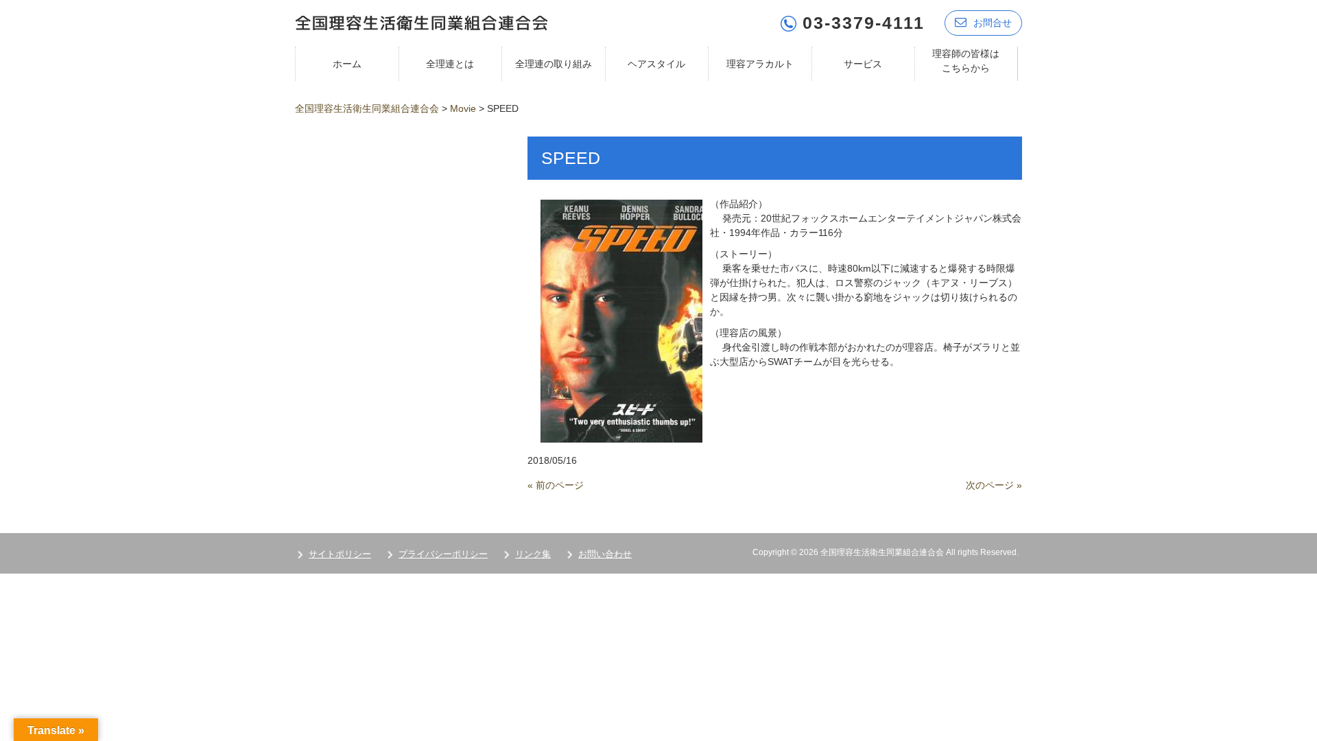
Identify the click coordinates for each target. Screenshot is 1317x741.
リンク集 (533, 554)
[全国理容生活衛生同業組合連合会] (421, 21)
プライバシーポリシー (443, 554)
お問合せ (992, 22)
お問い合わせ (605, 554)
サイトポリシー (340, 554)
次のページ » (994, 485)
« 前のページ (555, 485)
